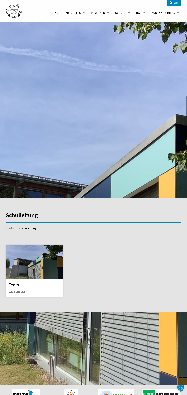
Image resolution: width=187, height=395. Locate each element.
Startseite (12, 228)
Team (14, 284)
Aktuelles (73, 13)
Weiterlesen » (19, 292)
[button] (180, 388)
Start (56, 13)
